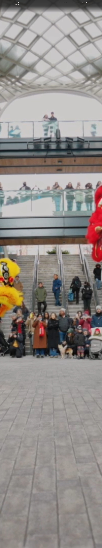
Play (73, 3)
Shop (60, 3)
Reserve (78, 3)
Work (64, 3)
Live (69, 3)
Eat (56, 3)
